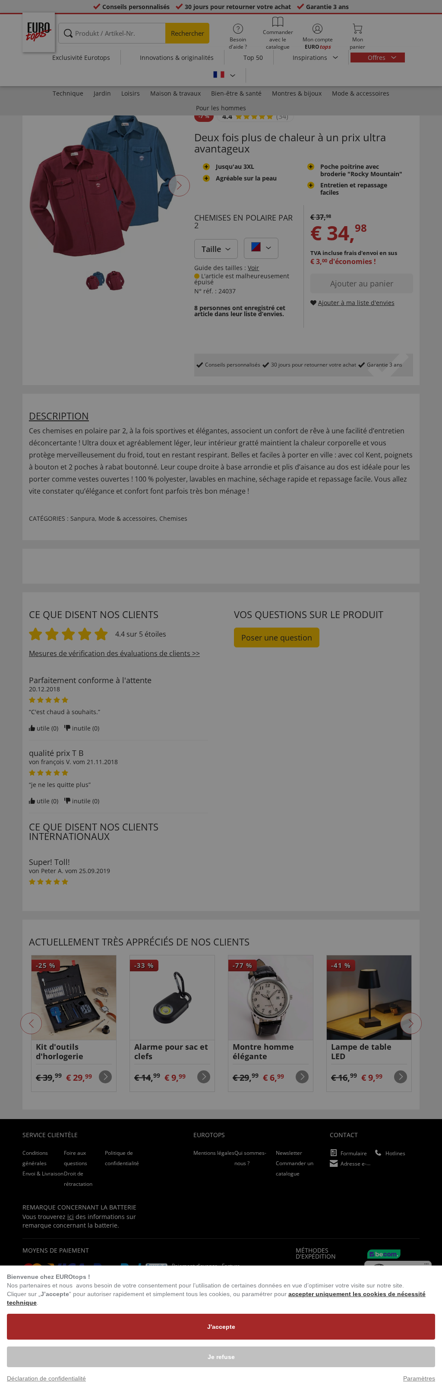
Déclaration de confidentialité (46, 1378)
